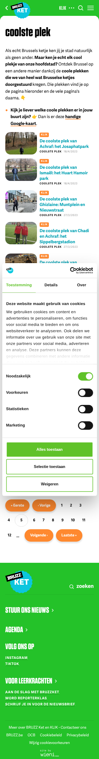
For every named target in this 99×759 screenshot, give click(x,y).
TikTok (12, 663)
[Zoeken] (80, 8)
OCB (31, 735)
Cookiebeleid (51, 735)
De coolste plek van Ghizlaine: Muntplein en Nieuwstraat (62, 204)
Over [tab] (81, 285)
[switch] (85, 392)
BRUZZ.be (14, 735)
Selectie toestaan (49, 466)
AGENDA (14, 629)
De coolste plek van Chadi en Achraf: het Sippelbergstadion (64, 236)
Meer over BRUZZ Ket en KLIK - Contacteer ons (47, 727)
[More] (71, 8)
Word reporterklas (26, 698)
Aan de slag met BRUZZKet (32, 692)
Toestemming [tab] (19, 285)
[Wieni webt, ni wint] (49, 752)
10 (74, 521)
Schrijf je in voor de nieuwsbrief (40, 704)
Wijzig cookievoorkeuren (49, 742)
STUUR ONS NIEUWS (27, 609)
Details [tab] (51, 285)
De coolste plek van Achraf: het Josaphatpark (64, 143)
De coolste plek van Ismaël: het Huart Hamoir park (64, 172)
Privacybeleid (78, 735)
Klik (62, 8)
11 (85, 521)
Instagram (16, 657)
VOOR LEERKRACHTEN (28, 680)
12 (11, 536)
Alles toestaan (49, 449)
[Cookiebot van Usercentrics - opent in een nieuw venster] (70, 270)
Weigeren (49, 484)
